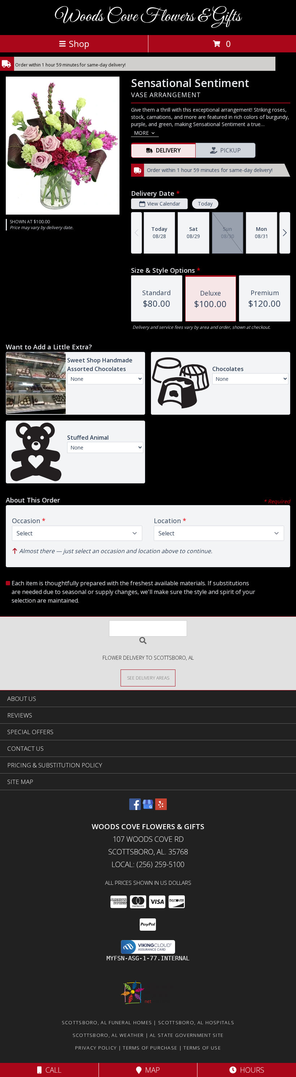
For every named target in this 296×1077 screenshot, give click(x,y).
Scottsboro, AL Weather (108, 1035)
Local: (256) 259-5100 (148, 864)
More (141, 132)
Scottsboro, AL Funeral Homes (107, 1022)
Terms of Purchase (150, 1047)
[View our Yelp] (161, 808)
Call (51, 1070)
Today (205, 203)
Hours (250, 1070)
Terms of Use (202, 1047)
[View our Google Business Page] (148, 808)
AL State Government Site (186, 1035)
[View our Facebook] (135, 808)
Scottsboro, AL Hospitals (196, 1022)
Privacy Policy (96, 1047)
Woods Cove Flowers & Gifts (148, 16)
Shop (79, 43)
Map (151, 1070)
